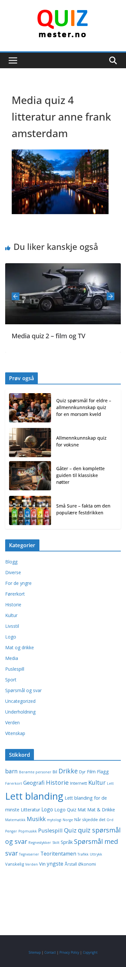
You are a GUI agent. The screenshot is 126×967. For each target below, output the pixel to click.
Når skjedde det (89, 819)
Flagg (103, 771)
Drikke (68, 771)
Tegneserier (29, 854)
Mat (82, 809)
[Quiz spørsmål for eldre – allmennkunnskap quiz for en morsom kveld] (30, 408)
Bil (55, 772)
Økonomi (87, 864)
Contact (50, 952)
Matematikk (15, 820)
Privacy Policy (69, 952)
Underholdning (20, 712)
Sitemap (34, 952)
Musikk (36, 819)
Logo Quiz (65, 809)
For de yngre (18, 583)
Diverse (13, 572)
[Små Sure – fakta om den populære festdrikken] (30, 510)
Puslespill (14, 669)
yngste (55, 863)
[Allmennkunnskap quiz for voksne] (30, 442)
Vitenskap (15, 733)
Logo (10, 637)
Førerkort (15, 594)
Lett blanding (34, 796)
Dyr (82, 772)
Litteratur (30, 809)
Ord (110, 820)
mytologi (54, 820)
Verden (12, 722)
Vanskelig (14, 864)
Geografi (34, 782)
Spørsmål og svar (23, 690)
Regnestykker (39, 842)
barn (11, 771)
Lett (110, 783)
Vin (42, 864)
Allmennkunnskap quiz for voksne (81, 441)
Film (91, 771)
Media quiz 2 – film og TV (40, 335)
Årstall (71, 864)
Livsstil (12, 626)
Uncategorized (20, 701)
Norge (68, 820)
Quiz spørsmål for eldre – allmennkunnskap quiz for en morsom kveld (83, 407)
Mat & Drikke (101, 809)
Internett (78, 783)
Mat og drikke (19, 647)
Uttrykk (96, 854)
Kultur (11, 615)
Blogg (11, 562)
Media (11, 658)
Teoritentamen (58, 853)
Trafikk (83, 854)
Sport (10, 680)
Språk (67, 842)
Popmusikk (27, 831)
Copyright (90, 952)
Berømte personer (35, 772)
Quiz (70, 830)
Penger (11, 831)
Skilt (55, 842)
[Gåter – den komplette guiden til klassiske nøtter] (30, 476)
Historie (13, 604)
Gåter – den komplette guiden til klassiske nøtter (80, 475)
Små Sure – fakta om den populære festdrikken (83, 509)
